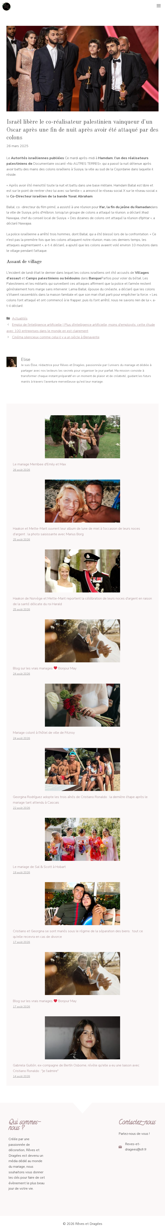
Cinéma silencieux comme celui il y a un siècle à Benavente (55, 337)
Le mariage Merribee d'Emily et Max (39, 464)
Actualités (20, 318)
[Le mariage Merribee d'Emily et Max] (82, 455)
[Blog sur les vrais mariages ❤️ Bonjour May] (82, 659)
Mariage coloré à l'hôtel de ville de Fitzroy (44, 732)
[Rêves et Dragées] (6, 6)
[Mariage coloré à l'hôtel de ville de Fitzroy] (82, 723)
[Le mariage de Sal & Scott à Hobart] (82, 857)
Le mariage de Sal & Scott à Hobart (39, 866)
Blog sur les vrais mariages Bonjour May (44, 668)
